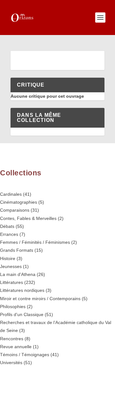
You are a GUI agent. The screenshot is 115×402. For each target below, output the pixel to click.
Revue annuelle (16, 346)
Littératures (11, 282)
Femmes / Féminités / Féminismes (35, 242)
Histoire (7, 258)
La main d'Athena (17, 274)
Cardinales (11, 194)
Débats (7, 226)
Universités (11, 362)
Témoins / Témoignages (24, 354)
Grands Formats (16, 250)
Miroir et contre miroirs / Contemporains (40, 298)
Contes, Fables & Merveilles (28, 218)
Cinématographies (18, 202)
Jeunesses (11, 266)
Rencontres (11, 338)
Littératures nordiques (22, 290)
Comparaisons (14, 210)
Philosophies (13, 306)
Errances (9, 234)
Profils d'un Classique (21, 314)
